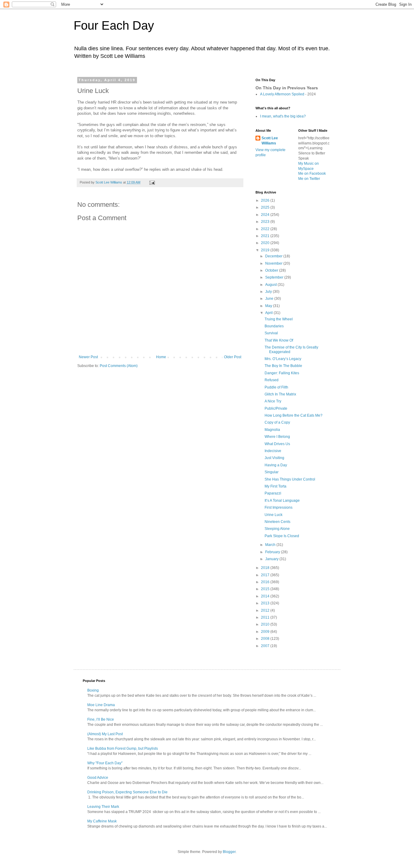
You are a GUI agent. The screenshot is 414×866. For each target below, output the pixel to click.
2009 (265, 632)
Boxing (93, 690)
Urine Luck (273, 515)
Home (161, 357)
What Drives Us (277, 444)
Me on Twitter (309, 179)
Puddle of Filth (276, 387)
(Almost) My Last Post (105, 734)
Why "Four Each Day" (104, 763)
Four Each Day (114, 25)
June (269, 298)
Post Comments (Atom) (119, 366)
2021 (265, 236)
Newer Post (88, 357)
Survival (271, 333)
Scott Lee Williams (270, 140)
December (274, 256)
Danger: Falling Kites (282, 373)
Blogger (229, 852)
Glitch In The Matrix (280, 394)
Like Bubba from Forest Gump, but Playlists (122, 748)
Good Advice (97, 777)
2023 (265, 222)
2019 (265, 250)
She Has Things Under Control (290, 479)
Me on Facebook (312, 173)
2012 (265, 610)
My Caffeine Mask (102, 821)
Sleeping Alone (277, 529)
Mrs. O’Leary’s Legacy (283, 359)
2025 (265, 207)
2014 (265, 596)
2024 (265, 215)
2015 (265, 589)
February (273, 552)
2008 (265, 638)
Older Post (232, 357)
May (269, 306)
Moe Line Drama (101, 705)
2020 (265, 243)
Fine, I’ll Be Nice (100, 719)
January (272, 559)
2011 (265, 617)
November (274, 263)
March (270, 545)
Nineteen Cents (277, 522)
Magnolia (272, 430)
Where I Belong (277, 437)
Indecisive (273, 451)
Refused (272, 380)
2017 (265, 575)
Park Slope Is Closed (282, 536)
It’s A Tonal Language (282, 500)
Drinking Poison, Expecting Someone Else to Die (127, 792)
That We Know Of (279, 340)
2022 (265, 229)
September (274, 277)
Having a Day (276, 465)
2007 (265, 646)
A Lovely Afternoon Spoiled (282, 94)
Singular (272, 472)
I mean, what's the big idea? (283, 116)
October (272, 270)
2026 (265, 200)
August (271, 285)
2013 (265, 603)
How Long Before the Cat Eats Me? (293, 415)
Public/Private (276, 408)
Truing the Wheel (279, 319)
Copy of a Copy (277, 422)
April (269, 313)
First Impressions (278, 507)
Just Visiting (274, 458)
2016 (265, 582)
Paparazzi (273, 493)
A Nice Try (273, 401)
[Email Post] (152, 182)
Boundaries (274, 326)
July (269, 291)
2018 (265, 568)
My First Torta (275, 486)
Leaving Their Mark (103, 807)
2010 (265, 624)
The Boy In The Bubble (283, 366)
